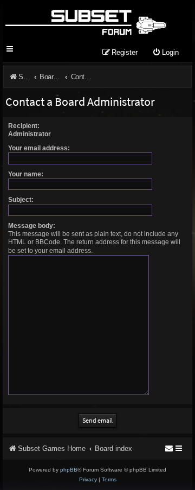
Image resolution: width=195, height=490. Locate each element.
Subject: (21, 199)
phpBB (68, 470)
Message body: (31, 226)
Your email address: (39, 148)
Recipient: (24, 126)
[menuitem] (165, 53)
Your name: (25, 174)
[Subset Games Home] (85, 20)
